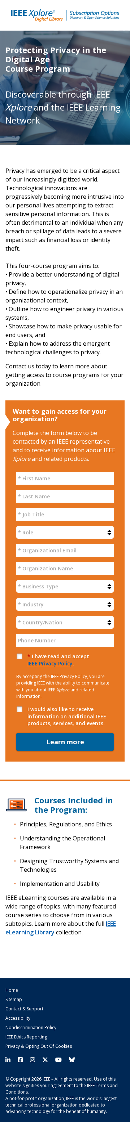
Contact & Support (24, 1009)
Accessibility (17, 1018)
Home (11, 990)
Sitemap (13, 999)
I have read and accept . (58, 660)
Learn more (65, 741)
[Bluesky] (70, 1059)
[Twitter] (45, 1059)
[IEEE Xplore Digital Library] (65, 15)
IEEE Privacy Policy (50, 663)
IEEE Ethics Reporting (26, 1037)
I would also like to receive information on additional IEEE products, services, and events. (66, 716)
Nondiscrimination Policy (30, 1028)
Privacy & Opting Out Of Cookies (38, 1046)
